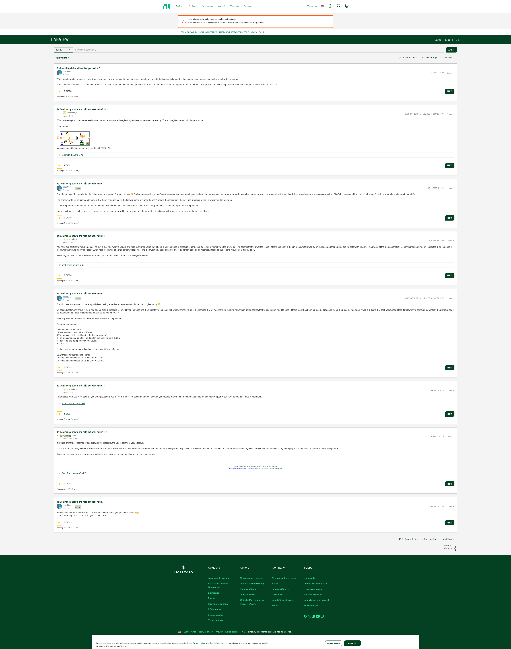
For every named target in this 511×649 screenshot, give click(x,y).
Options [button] (449, 73)
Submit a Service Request (316, 599)
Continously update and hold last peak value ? (78, 68)
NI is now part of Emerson (284, 577)
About (275, 583)
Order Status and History (252, 583)
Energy (211, 598)
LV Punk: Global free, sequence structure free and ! (255, 466)
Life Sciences (214, 609)
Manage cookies (231, 632)
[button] (59, 91)
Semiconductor (215, 614)
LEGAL (201, 632)
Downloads (309, 577)
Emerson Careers (280, 588)
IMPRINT (210, 632)
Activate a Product (313, 594)
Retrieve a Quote (248, 588)
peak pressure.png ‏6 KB (73, 265)
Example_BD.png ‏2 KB (73, 155)
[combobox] (258, 50)
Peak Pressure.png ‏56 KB (74, 473)
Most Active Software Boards (233, 32)
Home (182, 32)
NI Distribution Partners (251, 577)
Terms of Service (248, 594)
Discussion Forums (208, 32)
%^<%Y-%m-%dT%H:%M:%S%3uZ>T (270, 468)
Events (275, 605)
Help (457, 40)
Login (447, 40)
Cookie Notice (215, 643)
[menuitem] (180, 6)
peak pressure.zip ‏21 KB (73, 403)
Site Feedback (311, 605)
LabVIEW (253, 32)
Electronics (213, 592)
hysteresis (149, 454)
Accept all (352, 643)
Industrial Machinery (218, 603)
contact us (238, 22)
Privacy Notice (199, 643)
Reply (449, 91)
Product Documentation (315, 583)
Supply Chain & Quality (283, 599)
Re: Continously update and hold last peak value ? (80, 109)
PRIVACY (219, 632)
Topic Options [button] (61, 57)
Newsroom (277, 594)
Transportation (215, 620)
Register (437, 40)
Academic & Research (219, 577)
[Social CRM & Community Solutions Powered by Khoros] (450, 548)
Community (192, 32)
